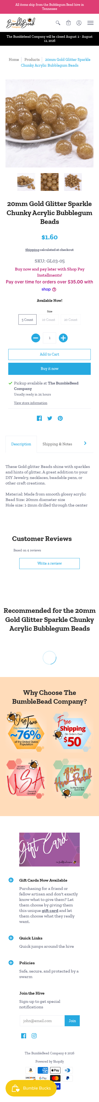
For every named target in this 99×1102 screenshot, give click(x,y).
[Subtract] (35, 338)
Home (14, 59)
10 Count (48, 320)
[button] (58, 23)
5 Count (27, 320)
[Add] (63, 338)
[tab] (21, 444)
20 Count (71, 320)
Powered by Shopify (49, 1061)
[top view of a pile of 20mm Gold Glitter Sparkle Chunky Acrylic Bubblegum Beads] (73, 182)
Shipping (32, 250)
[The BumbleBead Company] (21, 23)
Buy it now (50, 368)
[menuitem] (58, 23)
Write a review (49, 563)
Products (32, 59)
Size (49, 311)
